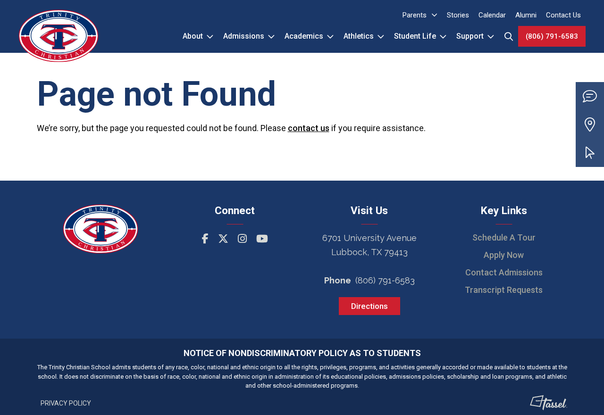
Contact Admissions (504, 272)
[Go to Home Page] (58, 26)
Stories (458, 15)
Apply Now (504, 255)
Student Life (415, 36)
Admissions (243, 36)
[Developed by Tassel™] (549, 402)
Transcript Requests (504, 290)
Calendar (492, 15)
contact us (308, 128)
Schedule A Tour (504, 237)
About (193, 36)
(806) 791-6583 (552, 36)
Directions (369, 306)
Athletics (359, 36)
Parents (415, 15)
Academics (304, 36)
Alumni (526, 15)
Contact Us (563, 15)
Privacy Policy (66, 403)
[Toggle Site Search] (509, 36)
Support (470, 36)
